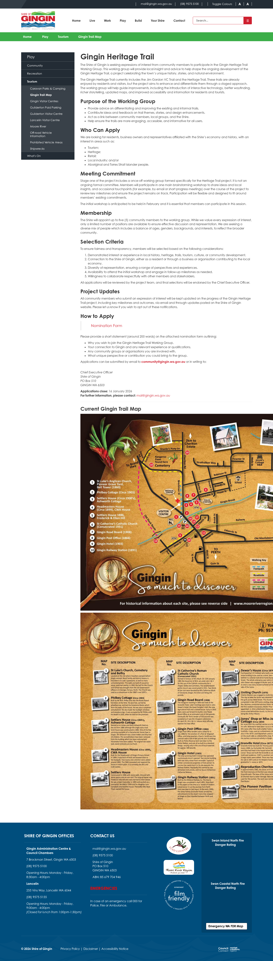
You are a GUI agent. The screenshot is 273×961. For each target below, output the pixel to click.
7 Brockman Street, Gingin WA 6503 (51, 859)
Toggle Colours (222, 4)
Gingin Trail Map (90, 37)
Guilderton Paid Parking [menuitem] (45, 107)
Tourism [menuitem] (32, 81)
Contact (179, 20)
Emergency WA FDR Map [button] (226, 926)
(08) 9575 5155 (36, 897)
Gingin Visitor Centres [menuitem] (44, 101)
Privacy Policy (70, 949)
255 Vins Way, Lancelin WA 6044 (48, 890)
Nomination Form (106, 325)
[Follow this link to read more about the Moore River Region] (179, 869)
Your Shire (158, 20)
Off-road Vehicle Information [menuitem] (41, 134)
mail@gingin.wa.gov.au (153, 395)
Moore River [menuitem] (38, 126)
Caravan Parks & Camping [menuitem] (47, 88)
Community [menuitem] (35, 65)
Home (76, 20)
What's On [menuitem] (34, 155)
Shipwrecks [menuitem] (37, 148)
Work (107, 20)
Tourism (63, 37)
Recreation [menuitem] (34, 73)
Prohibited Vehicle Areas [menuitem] (46, 142)
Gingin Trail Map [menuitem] (41, 94)
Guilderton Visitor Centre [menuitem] (46, 113)
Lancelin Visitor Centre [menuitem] (45, 120)
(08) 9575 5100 (36, 866)
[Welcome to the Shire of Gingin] (38, 20)
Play (123, 20)
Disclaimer (90, 949)
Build (138, 20)
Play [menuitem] (31, 57)
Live (92, 20)
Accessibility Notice (114, 949)
